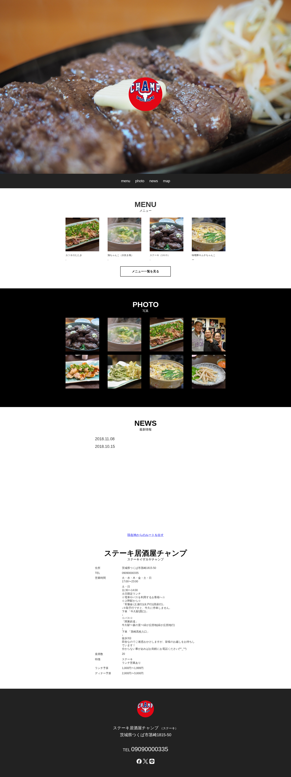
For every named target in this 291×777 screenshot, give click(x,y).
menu (125, 181)
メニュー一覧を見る (145, 271)
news (153, 181)
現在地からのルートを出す (145, 535)
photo (139, 181)
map (166, 181)
